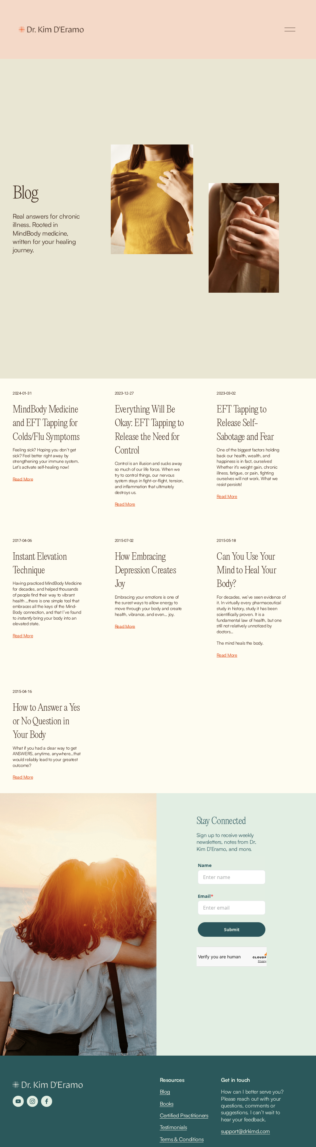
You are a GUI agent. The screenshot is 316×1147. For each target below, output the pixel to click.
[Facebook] (46, 1101)
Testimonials (173, 1127)
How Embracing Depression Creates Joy (145, 571)
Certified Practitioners (184, 1115)
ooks (168, 1103)
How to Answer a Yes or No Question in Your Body (46, 722)
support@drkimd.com (245, 1131)
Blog (165, 1091)
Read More (23, 479)
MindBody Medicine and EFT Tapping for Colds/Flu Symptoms (46, 423)
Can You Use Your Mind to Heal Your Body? (246, 571)
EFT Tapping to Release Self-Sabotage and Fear (245, 423)
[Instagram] (32, 1101)
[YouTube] (18, 1101)
